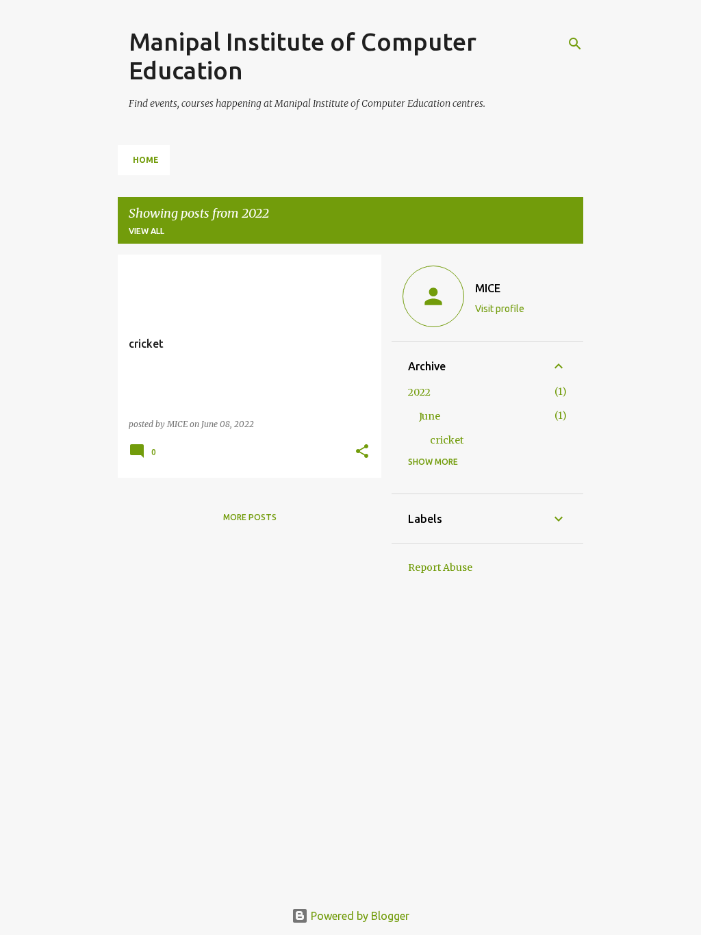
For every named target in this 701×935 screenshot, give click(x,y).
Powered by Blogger (358, 916)
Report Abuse (440, 567)
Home (146, 159)
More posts (250, 517)
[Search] (575, 43)
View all (146, 231)
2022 (419, 392)
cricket (446, 440)
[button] (362, 452)
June (429, 416)
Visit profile (499, 308)
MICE (487, 288)
